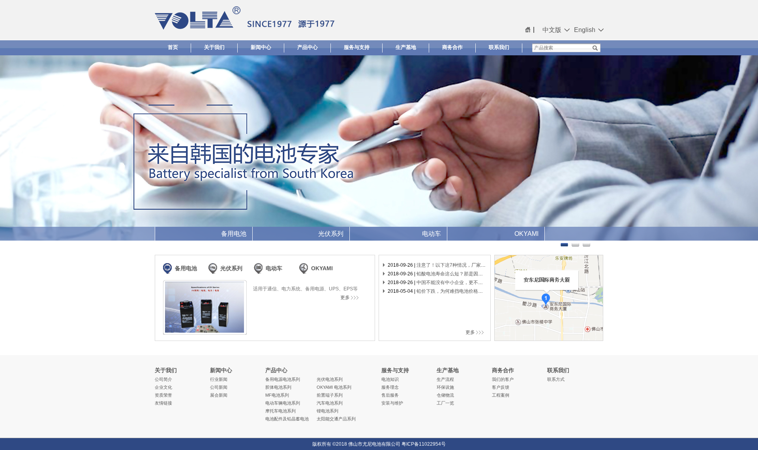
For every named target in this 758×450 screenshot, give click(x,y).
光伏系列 (231, 268)
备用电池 (186, 268)
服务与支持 (357, 47)
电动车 (274, 268)
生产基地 (406, 47)
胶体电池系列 (278, 387)
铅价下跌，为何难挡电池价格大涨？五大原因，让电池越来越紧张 (485, 291)
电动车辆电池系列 (282, 403)
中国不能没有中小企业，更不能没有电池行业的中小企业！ (478, 282)
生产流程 (445, 379)
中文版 (551, 29)
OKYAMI (322, 268)
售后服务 (390, 395)
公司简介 (163, 379)
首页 (173, 47)
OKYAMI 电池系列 (334, 387)
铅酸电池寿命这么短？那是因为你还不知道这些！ (469, 274)
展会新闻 (218, 395)
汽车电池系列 (330, 403)
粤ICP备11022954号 (424, 444)
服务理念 (390, 387)
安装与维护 (392, 403)
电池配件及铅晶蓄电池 (287, 418)
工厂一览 (445, 403)
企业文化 (163, 387)
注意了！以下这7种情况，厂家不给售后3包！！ (467, 265)
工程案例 (500, 395)
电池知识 (390, 379)
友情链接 (163, 403)
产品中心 (307, 47)
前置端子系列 (330, 395)
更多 (345, 297)
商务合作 (452, 47)
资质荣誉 (163, 395)
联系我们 (499, 47)
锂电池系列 (327, 411)
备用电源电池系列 (282, 379)
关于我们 (214, 47)
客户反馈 (500, 387)
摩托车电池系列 (280, 411)
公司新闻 (218, 387)
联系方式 (556, 379)
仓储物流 (445, 395)
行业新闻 (218, 379)
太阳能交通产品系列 (336, 418)
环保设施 (445, 387)
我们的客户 (503, 379)
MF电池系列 (277, 395)
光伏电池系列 (330, 379)
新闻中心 (261, 47)
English (584, 29)
